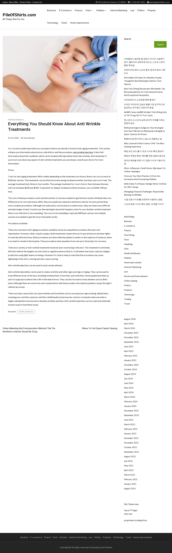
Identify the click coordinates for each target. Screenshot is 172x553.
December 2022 (131, 438)
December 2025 (131, 333)
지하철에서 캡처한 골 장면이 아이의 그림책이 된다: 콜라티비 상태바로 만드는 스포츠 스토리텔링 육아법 (144, 62)
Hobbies (100, 10)
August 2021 (130, 488)
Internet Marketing (118, 10)
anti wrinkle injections (83, 152)
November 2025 (131, 337)
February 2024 (130, 401)
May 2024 (128, 387)
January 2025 (130, 360)
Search (127, 38)
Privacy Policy (25, 2)
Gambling (128, 244)
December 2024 (131, 365)
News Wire (13, 2)
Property (152, 10)
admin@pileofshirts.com (159, 2)
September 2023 (131, 415)
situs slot (128, 513)
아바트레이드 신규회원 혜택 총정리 (139, 99)
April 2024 (129, 392)
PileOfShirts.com (19, 14)
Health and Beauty (16, 119)
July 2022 (128, 461)
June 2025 (128, 346)
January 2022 (130, 484)
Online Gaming (130, 281)
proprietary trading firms (135, 520)
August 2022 (130, 456)
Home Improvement (79, 23)
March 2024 (129, 397)
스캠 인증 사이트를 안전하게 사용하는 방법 (143, 199)
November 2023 (131, 410)
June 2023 (128, 420)
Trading (127, 299)
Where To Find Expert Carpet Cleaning (99, 328)
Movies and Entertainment (136, 276)
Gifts (126, 248)
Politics (140, 10)
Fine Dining (129, 235)
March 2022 (129, 475)
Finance (79, 10)
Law (132, 10)
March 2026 (129, 328)
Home (5, 2)
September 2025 (131, 342)
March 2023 (129, 424)
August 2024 (130, 374)
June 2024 (128, 383)
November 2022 (131, 442)
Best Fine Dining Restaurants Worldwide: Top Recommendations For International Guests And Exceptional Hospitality (144, 91)
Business (51, 10)
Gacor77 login (130, 510)
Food (88, 10)
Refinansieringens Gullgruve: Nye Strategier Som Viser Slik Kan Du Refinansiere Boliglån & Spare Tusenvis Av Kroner (144, 130)
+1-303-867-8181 (137, 2)
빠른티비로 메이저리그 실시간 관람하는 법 (143, 139)
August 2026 (130, 319)
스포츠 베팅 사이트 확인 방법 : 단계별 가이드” (144, 204)
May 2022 (128, 465)
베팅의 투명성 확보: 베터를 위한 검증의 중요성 (144, 156)
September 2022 (131, 452)
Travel (64, 23)
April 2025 (129, 351)
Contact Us (37, 2)
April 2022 (129, 470)
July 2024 (128, 378)
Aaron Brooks (29, 138)
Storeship (94, 547)
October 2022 (130, 447)
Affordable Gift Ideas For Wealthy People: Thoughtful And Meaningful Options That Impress (143, 80)
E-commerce (65, 10)
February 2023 (130, 429)
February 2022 (130, 479)
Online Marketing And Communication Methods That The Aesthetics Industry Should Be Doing (29, 330)
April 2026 (129, 323)
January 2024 (130, 406)
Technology (52, 23)
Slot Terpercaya (131, 504)
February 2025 (130, 355)
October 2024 (130, 369)
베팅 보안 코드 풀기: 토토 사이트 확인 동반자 (144, 151)
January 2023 (130, 433)
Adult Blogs (129, 216)
